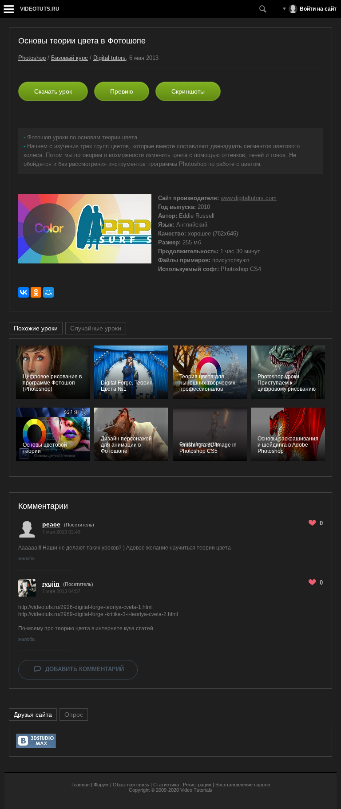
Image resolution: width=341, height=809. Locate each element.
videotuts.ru (39, 9)
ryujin (50, 583)
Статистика (166, 784)
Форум (101, 784)
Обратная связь (131, 784)
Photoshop (32, 58)
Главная (80, 784)
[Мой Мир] (48, 292)
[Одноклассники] (36, 292)
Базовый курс (69, 58)
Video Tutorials (196, 790)
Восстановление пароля (242, 784)
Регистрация (197, 784)
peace (51, 524)
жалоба (26, 558)
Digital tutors (109, 58)
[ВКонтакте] (23, 292)
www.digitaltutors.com (249, 198)
